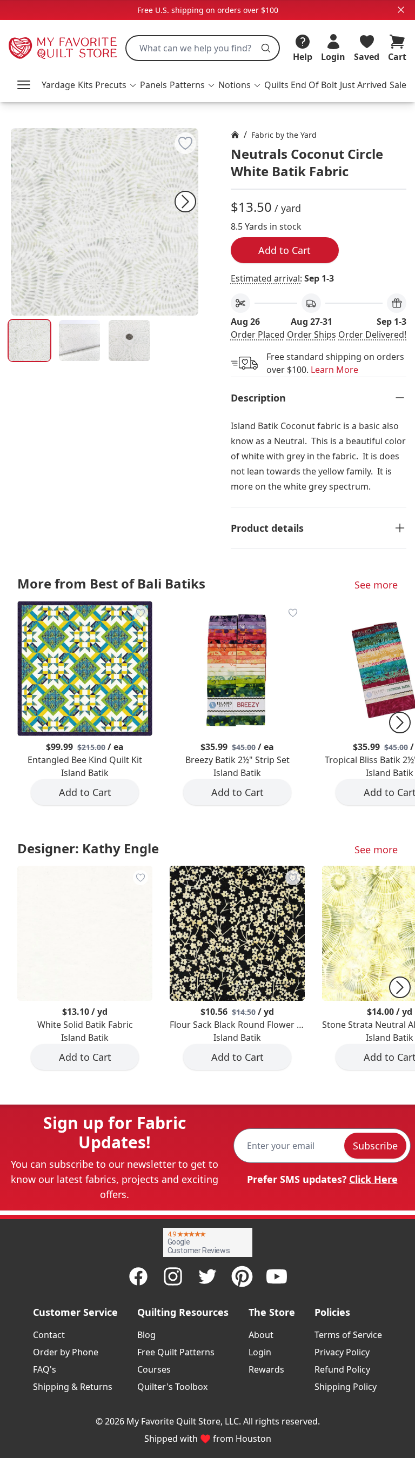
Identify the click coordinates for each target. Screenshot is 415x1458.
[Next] (185, 201)
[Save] (185, 143)
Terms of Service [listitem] (348, 1335)
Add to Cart (284, 250)
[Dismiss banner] (401, 9)
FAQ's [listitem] (44, 1369)
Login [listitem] (260, 1352)
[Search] (266, 48)
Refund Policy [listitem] (342, 1369)
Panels (153, 85)
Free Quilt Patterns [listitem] (176, 1352)
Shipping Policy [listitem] (345, 1387)
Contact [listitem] (49, 1335)
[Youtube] (276, 1276)
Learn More (334, 370)
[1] (80, 341)
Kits (85, 85)
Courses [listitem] (154, 1369)
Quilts (276, 85)
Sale (398, 85)
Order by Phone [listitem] (65, 1352)
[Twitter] (207, 1276)
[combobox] (202, 48)
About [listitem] (261, 1335)
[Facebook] (138, 1276)
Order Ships (311, 334)
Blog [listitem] (146, 1335)
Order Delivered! (372, 334)
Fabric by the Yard (284, 135)
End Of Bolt (314, 85)
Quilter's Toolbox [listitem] (172, 1387)
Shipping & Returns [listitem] (72, 1387)
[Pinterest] (242, 1276)
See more (376, 584)
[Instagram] (173, 1276)
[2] (129, 341)
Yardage (58, 85)
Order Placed (258, 334)
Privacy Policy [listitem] (342, 1352)
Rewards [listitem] (266, 1369)
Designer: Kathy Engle (88, 848)
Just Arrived (363, 85)
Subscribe (375, 1145)
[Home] (235, 134)
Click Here (373, 1179)
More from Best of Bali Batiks (111, 583)
